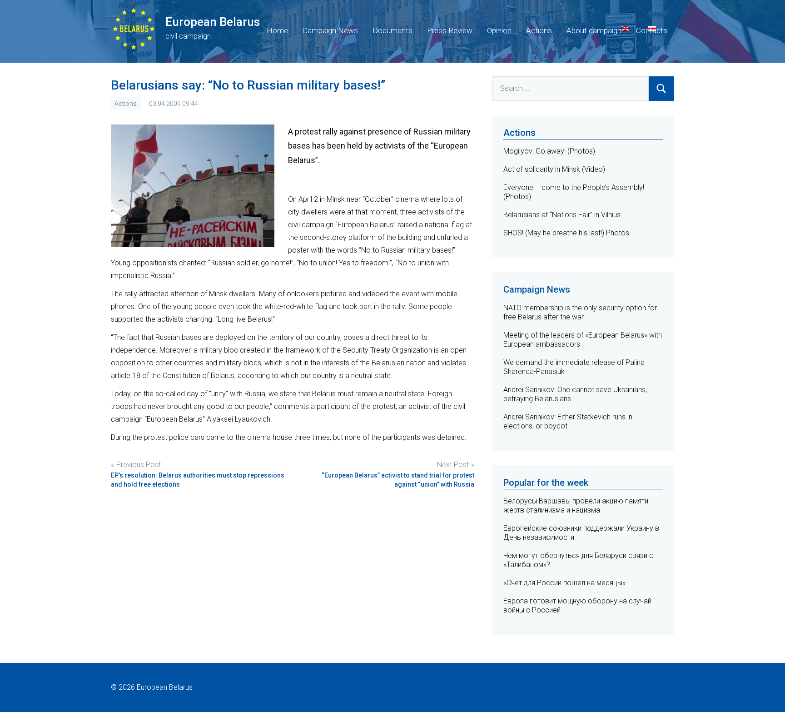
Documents (392, 30)
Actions (539, 30)
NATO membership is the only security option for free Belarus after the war (580, 312)
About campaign (593, 30)
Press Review (449, 30)
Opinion (499, 30)
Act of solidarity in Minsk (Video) (554, 169)
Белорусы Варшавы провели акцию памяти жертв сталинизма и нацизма (575, 505)
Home (277, 30)
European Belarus (212, 22)
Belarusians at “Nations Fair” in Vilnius (562, 214)
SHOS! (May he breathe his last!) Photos (566, 233)
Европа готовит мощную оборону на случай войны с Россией (577, 605)
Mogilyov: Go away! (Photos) (549, 151)
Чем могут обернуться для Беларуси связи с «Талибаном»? (578, 560)
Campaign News (330, 30)
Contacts (651, 30)
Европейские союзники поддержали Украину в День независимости (581, 533)
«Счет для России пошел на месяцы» (564, 582)
